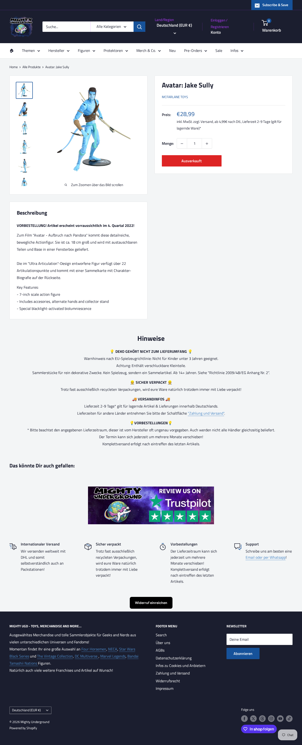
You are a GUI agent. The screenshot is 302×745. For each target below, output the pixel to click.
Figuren (84, 50)
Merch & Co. (146, 50)
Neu (172, 50)
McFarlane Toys (175, 97)
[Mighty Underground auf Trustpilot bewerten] (151, 490)
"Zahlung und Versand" (206, 413)
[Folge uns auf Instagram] (271, 718)
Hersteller (56, 50)
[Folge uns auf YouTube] (280, 718)
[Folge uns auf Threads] (262, 718)
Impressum (164, 688)
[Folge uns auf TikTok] (289, 718)
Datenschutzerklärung (174, 658)
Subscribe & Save (275, 5)
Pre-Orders (193, 50)
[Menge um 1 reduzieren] (182, 144)
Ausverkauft (191, 161)
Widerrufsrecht (168, 681)
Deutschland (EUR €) (26, 710)
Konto (216, 32)
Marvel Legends (113, 656)
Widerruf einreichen (151, 603)
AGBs (160, 650)
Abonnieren (243, 653)
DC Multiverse (86, 656)
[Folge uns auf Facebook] (244, 718)
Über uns (163, 642)
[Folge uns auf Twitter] (253, 718)
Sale (218, 50)
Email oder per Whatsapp (266, 557)
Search (161, 635)
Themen (28, 50)
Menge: (168, 143)
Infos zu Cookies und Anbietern (181, 665)
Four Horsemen (93, 649)
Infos (234, 50)
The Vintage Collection (55, 656)
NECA (112, 649)
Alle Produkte (31, 66)
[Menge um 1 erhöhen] (207, 144)
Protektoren (113, 50)
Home (13, 66)
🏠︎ (11, 50)
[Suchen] (139, 26)
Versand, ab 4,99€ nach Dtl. (221, 122)
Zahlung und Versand (173, 673)
